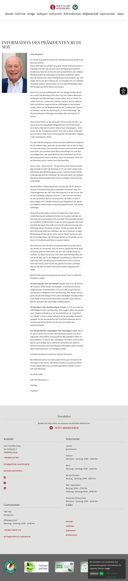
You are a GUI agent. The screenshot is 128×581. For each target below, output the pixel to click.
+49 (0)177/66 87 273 (12, 530)
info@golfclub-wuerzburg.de (16, 464)
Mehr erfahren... (113, 573)
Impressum (71, 530)
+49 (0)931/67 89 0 (11, 457)
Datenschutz (71, 535)
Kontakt (69, 521)
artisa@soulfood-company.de (17, 536)
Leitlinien (70, 526)
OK (101, 573)
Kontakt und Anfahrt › (13, 470)
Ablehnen (94, 573)
